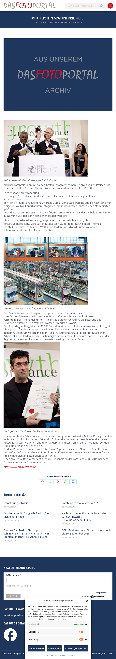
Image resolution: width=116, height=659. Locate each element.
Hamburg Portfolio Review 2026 (80, 503)
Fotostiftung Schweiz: (16, 503)
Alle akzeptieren (36, 648)
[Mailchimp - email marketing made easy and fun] (93, 598)
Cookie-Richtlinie (47, 655)
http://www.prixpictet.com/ (20, 467)
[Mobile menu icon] (110, 6)
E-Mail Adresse (13, 575)
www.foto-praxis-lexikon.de (18, 615)
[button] (87, 600)
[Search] (101, 6)
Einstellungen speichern (76, 648)
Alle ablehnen (54, 648)
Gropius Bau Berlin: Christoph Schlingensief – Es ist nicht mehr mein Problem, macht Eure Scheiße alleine (26, 533)
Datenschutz (60, 655)
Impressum (70, 655)
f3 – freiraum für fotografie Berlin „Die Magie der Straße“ (26, 515)
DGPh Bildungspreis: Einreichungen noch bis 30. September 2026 (86, 532)
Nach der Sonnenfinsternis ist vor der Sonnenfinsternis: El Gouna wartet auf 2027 (84, 517)
